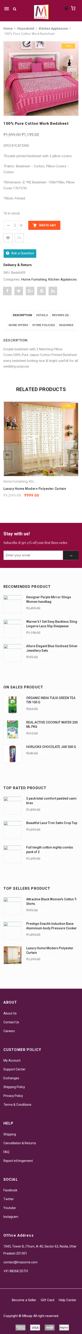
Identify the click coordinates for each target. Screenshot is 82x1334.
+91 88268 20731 (15, 1271)
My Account (11, 1060)
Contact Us (11, 1022)
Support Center (14, 1069)
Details (42, 315)
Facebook (10, 1190)
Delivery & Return (17, 265)
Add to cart (47, 225)
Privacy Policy (13, 1096)
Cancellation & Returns (19, 1143)
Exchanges (11, 1078)
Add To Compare (19, 237)
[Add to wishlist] (8, 237)
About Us (10, 1013)
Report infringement (18, 1161)
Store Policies (43, 325)
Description (22, 315)
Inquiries (66, 325)
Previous (7, 455)
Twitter (8, 1199)
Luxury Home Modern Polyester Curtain (34, 488)
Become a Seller (24, 1300)
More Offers (18, 325)
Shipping (9, 1134)
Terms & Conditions (17, 1104)
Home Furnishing (34, 279)
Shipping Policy (14, 1087)
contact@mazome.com (20, 1262)
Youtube (9, 1208)
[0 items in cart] (73, 8)
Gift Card (47, 1300)
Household (25, 28)
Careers (9, 1031)
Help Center (67, 1300)
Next (74, 455)
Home (8, 28)
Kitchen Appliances (53, 28)
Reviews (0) (60, 315)
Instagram (10, 1217)
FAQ (6, 1152)
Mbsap (27, 1316)
